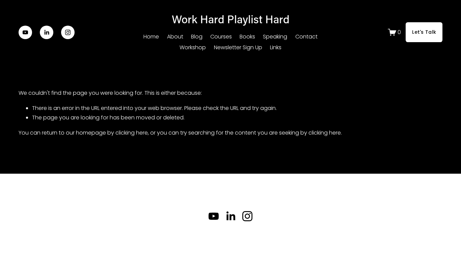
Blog (196, 36)
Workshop (193, 47)
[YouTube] (25, 32)
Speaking (275, 36)
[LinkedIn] (46, 32)
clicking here (131, 133)
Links (275, 47)
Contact (306, 36)
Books (247, 36)
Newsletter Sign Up (238, 47)
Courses (221, 36)
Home (151, 36)
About (175, 36)
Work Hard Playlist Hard (231, 19)
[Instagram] (68, 32)
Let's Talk (424, 32)
